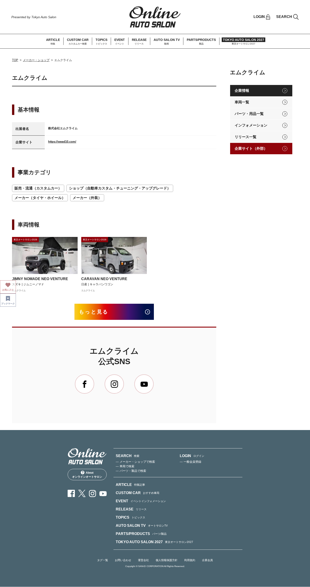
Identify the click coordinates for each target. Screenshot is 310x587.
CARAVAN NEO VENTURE (104, 279)
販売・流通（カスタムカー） (38, 188)
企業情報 (242, 90)
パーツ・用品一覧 (249, 114)
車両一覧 (242, 102)
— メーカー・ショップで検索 (135, 461)
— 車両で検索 (125, 466)
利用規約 (189, 560)
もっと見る (94, 312)
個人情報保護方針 (166, 560)
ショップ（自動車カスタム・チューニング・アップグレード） (120, 188)
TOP (15, 60)
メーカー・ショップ (36, 60)
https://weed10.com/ (62, 141)
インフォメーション (251, 125)
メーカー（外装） (87, 198)
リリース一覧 (245, 137)
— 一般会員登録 (190, 461)
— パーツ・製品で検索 (131, 470)
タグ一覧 (102, 560)
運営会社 (143, 560)
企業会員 (207, 560)
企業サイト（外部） (251, 148)
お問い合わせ (123, 560)
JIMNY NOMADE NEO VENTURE (40, 279)
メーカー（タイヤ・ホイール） (40, 198)
